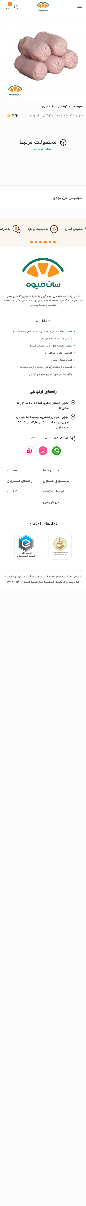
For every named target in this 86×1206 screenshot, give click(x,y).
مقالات (12, 470)
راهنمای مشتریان (19, 480)
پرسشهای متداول (56, 480)
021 (32, 438)
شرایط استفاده (54, 491)
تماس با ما (51, 470)
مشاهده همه (43, 149)
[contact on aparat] (29, 450)
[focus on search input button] (16, 7)
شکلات (12, 491)
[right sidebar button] (80, 6)
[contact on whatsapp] (56, 450)
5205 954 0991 (57, 438)
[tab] (54, 242)
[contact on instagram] (43, 450)
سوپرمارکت (75, 115)
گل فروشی (51, 502)
